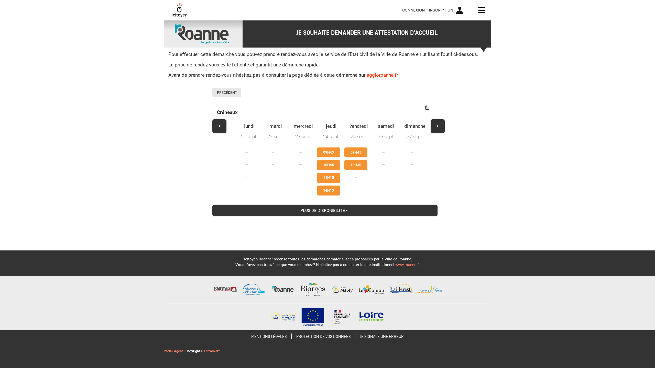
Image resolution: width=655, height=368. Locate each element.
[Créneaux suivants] (438, 126)
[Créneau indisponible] (246, 152)
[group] (249, 169)
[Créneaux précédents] (219, 126)
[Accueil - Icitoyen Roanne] (179, 10)
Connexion (413, 10)
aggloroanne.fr (382, 75)
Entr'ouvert (212, 351)
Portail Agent (173, 351)
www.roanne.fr (407, 264)
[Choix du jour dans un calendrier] (427, 108)
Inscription (441, 10)
